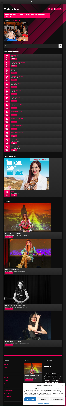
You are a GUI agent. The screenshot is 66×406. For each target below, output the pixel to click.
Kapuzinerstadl (15, 146)
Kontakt (6, 377)
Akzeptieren (30, 399)
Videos (6, 374)
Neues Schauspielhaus (17, 132)
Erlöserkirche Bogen (16, 90)
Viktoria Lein (11, 9)
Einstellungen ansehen (57, 399)
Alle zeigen (9, 237)
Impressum (46, 403)
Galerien (6, 380)
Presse (6, 383)
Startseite (6, 364)
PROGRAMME (7, 396)
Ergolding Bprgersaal (17, 76)
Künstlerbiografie (8, 390)
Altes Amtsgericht (16, 83)
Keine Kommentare (16, 20)
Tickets (14, 58)
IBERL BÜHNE (15, 69)
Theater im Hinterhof (17, 125)
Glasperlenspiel (15, 55)
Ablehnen (43, 399)
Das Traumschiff (15, 139)
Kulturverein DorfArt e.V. (18, 62)
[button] (63, 385)
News (5, 367)
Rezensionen (7, 393)
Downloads (7, 387)
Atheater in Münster (16, 111)
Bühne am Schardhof (16, 104)
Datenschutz (40, 403)
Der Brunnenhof (15, 97)
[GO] (60, 46)
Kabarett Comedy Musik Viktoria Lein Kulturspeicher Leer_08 (25, 16)
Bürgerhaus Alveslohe (17, 118)
